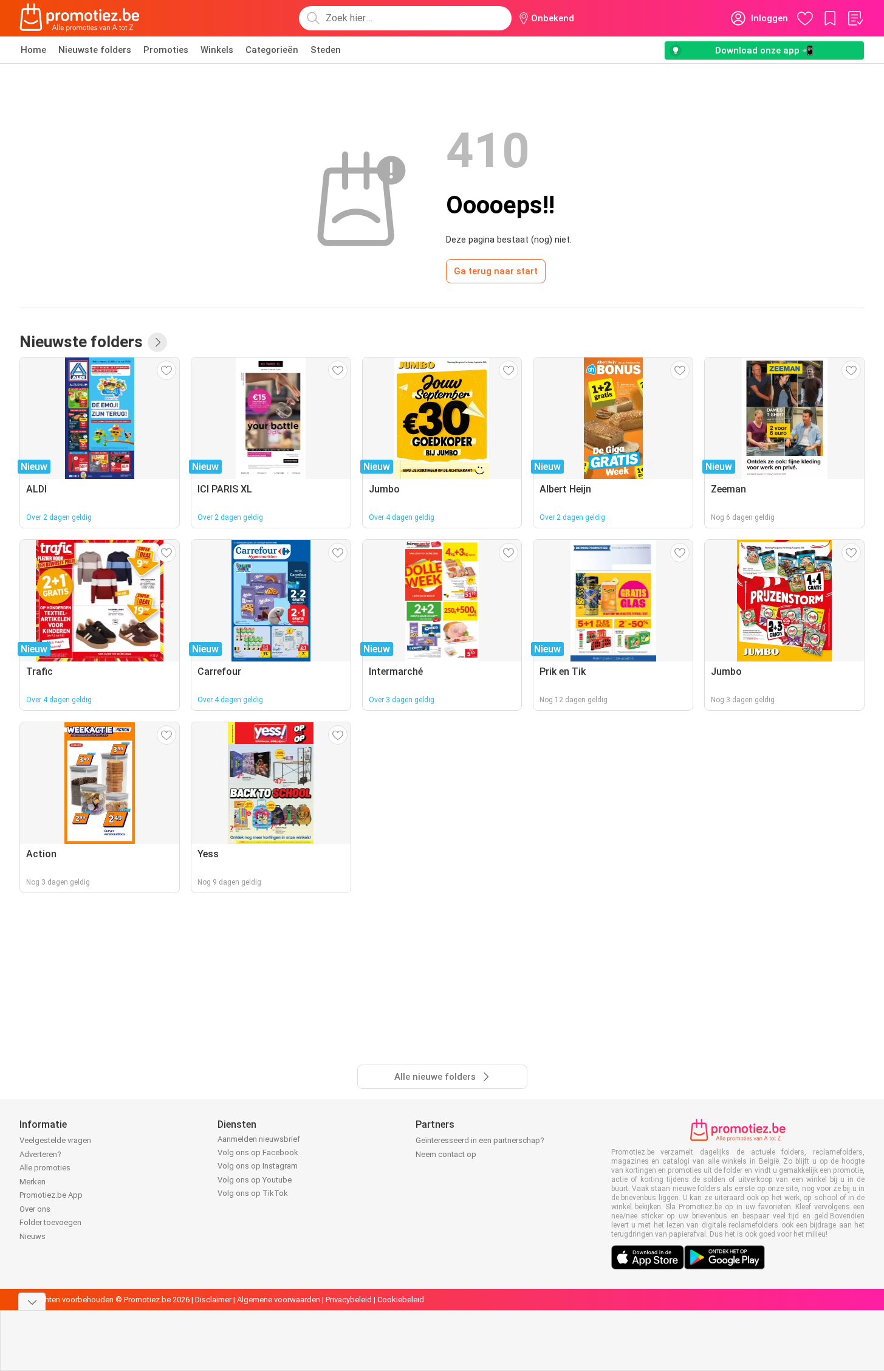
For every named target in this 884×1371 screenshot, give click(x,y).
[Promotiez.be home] (79, 18)
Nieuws (32, 1236)
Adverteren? (40, 1154)
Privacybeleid (349, 1299)
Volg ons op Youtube (255, 1179)
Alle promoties (44, 1167)
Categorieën (271, 49)
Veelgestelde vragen (55, 1140)
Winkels (216, 49)
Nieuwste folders (94, 49)
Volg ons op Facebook (258, 1152)
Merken (32, 1181)
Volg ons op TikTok (253, 1193)
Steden (325, 49)
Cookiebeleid (400, 1299)
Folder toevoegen (50, 1222)
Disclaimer (213, 1299)
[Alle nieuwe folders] (157, 342)
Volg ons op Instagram (258, 1165)
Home (33, 49)
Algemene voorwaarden (278, 1299)
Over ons (34, 1209)
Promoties (165, 49)
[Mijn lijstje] (855, 18)
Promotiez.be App (51, 1195)
